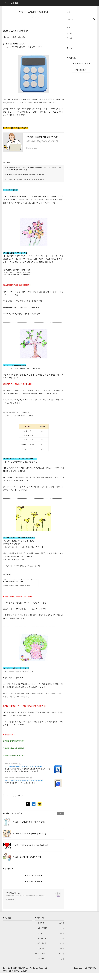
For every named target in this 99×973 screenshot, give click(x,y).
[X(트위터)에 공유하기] (28, 804)
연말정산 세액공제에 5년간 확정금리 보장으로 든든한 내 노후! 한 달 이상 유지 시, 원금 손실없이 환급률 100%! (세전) (27, 770)
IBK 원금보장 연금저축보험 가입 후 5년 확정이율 (23, 766)
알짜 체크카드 (51, 938)
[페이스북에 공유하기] (33, 804)
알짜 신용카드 (51, 928)
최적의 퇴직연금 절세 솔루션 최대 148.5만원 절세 (24, 780)
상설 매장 (51, 959)
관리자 (69, 33)
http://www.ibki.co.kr (11, 763)
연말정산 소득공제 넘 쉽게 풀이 (33, 12)
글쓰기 (69, 38)
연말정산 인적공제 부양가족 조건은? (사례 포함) (30, 845)
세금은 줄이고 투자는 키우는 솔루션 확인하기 (20, 783)
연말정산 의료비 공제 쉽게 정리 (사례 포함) (29, 822)
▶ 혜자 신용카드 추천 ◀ (33, 876)
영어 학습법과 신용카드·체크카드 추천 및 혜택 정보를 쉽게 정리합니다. (26, 895)
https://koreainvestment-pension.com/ (17, 777)
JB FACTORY (90, 968)
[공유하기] (9, 795)
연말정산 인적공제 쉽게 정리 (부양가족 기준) (29, 834)
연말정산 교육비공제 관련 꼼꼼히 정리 (27, 857)
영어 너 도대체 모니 (13, 893)
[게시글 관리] (12, 795)
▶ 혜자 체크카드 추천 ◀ (33, 881)
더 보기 (60, 813)
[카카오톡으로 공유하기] (39, 804)
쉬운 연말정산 (51, 943)
